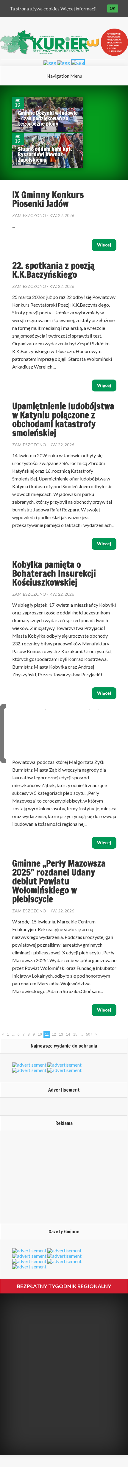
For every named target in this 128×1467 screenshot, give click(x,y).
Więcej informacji (78, 8)
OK (112, 8)
